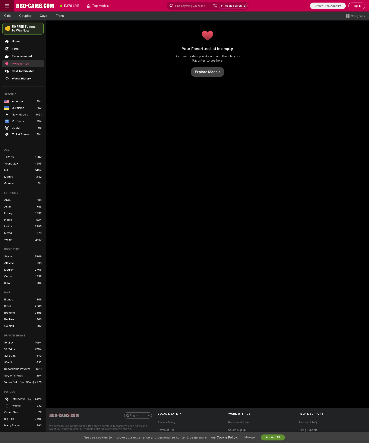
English (134, 415)
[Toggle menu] (7, 6)
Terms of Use (166, 430)
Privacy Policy (166, 422)
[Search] (215, 6)
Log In (357, 5)
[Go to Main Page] (35, 6)
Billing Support (308, 430)
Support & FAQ (308, 422)
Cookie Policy (227, 437)
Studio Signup (237, 430)
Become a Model (238, 422)
